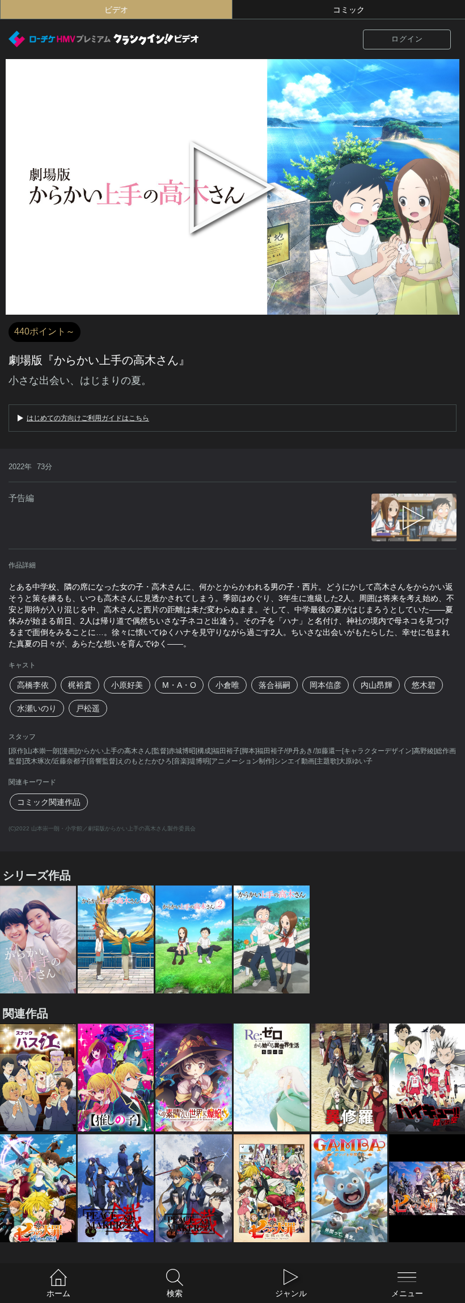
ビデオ (116, 9)
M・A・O (179, 685)
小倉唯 (227, 685)
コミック (349, 9)
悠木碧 (424, 685)
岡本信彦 (325, 685)
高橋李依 (33, 685)
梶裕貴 (80, 685)
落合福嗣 (274, 685)
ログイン (407, 39)
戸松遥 (88, 708)
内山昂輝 (376, 685)
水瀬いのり (37, 708)
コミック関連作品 (49, 802)
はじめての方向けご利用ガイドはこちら (88, 418)
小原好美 (127, 685)
